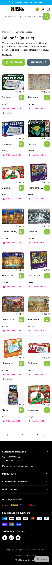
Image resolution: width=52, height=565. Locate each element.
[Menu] (5, 9)
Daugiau (7, 54)
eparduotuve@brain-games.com (20, 466)
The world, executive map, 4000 (35, 97)
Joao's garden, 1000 (35, 188)
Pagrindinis (7, 31)
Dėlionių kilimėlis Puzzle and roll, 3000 (10, 188)
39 (37, 434)
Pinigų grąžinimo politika (16, 549)
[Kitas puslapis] (45, 435)
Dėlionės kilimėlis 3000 (9, 144)
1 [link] (7, 434)
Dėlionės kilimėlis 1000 (35, 363)
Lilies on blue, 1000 (35, 275)
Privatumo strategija (37, 549)
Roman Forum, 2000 (9, 231)
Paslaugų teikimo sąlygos (26, 555)
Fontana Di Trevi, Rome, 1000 (8, 275)
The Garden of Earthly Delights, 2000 (35, 319)
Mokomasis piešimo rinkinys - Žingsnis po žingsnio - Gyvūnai (10, 363)
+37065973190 (13, 457)
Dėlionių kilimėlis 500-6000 (9, 97)
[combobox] (26, 16)
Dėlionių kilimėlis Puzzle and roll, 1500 (36, 410)
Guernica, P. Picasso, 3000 (35, 231)
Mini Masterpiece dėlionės (8, 410)
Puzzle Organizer (33, 144)
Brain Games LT (30, 560)
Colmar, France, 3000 (10, 319)
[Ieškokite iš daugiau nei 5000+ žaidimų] (46, 16)
